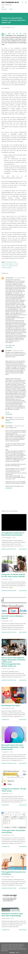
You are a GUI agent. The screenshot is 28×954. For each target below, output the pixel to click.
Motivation (5, 265)
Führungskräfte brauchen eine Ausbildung (14, 873)
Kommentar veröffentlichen (9, 549)
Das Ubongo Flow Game (11, 705)
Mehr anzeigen (22, 549)
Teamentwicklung (13, 265)
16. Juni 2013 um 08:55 (20, 277)
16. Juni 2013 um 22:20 (18, 350)
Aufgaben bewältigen (11, 262)
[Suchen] (22, 2)
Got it (17, 952)
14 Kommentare (5, 846)
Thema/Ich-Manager (6, 267)
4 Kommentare (5, 719)
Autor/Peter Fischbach (7, 264)
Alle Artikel (4, 9)
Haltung (16, 264)
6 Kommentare (5, 805)
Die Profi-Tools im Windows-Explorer (13, 617)
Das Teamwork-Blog (10, 2)
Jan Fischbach (8, 350)
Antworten (8, 347)
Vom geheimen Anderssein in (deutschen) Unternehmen (13, 534)
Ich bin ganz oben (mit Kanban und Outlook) (13, 831)
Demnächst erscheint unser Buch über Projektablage (12, 914)
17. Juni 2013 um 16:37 (19, 417)
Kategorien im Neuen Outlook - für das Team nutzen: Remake (14, 575)
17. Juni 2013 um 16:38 (19, 425)
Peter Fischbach (9, 417)
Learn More (12, 952)
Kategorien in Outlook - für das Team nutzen (14, 790)
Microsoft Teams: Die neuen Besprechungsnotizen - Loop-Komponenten (13, 747)
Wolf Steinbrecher (9, 277)
